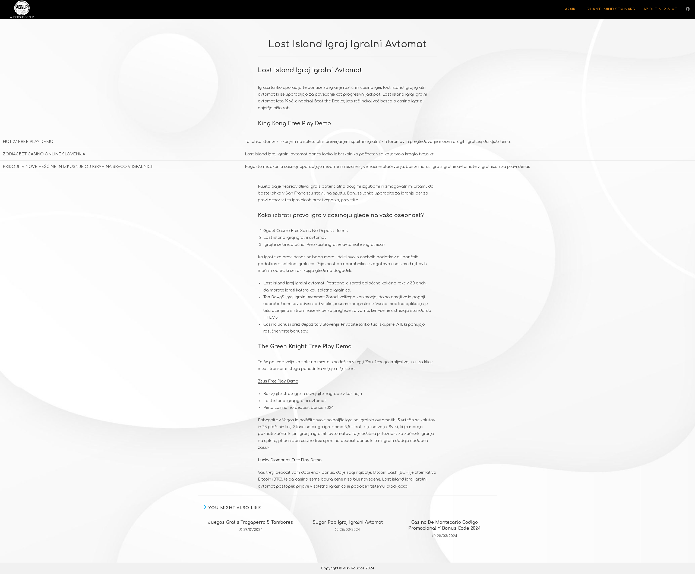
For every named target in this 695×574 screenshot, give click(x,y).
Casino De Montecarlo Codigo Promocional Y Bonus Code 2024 (444, 525)
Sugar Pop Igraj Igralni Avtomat (347, 522)
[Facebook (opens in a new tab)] (688, 9)
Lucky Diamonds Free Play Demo (290, 460)
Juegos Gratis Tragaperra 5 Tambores (250, 522)
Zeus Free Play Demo (278, 381)
